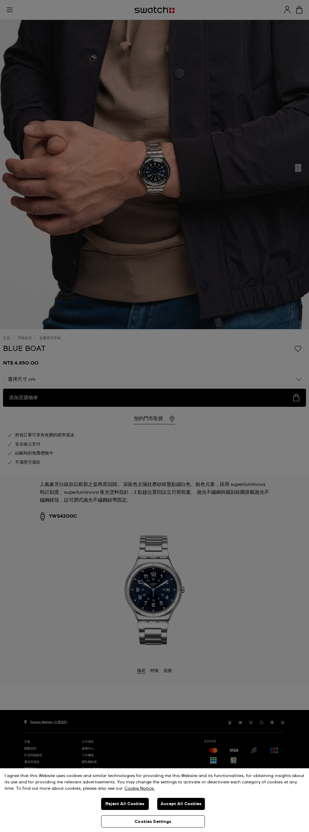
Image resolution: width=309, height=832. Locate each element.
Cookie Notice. (139, 788)
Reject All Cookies (125, 804)
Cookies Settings (153, 822)
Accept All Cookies (181, 804)
